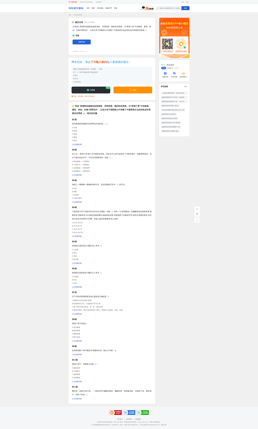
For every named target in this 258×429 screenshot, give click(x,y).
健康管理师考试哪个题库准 (170, 106)
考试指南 (100, 8)
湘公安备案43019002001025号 (150, 425)
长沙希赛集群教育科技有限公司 (101, 425)
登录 (182, 2)
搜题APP (108, 8)
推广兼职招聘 (73, 2)
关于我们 (120, 419)
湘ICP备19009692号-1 (131, 425)
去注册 (176, 68)
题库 (93, 8)
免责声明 (129, 419)
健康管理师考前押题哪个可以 (171, 127)
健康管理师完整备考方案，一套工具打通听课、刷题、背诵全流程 (175, 101)
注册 (186, 2)
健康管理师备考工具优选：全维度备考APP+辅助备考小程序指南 (175, 97)
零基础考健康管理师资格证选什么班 (173, 110)
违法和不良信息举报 (86, 2)
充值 (115, 8)
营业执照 (163, 425)
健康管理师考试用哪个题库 (170, 131)
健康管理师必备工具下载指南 (171, 122)
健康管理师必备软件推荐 (169, 118)
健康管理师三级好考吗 (169, 114)
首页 (88, 8)
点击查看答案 (77, 144)
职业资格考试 (78, 15)
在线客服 (98, 2)
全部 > (186, 86)
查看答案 (81, 42)
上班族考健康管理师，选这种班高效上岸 (174, 93)
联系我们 (138, 419)
